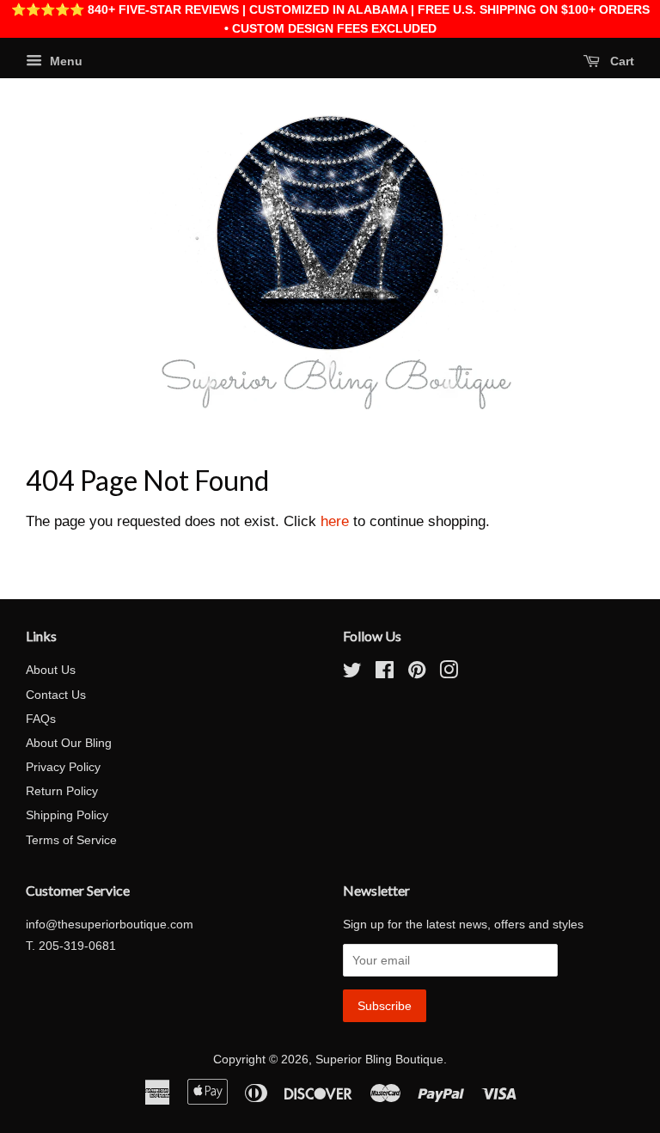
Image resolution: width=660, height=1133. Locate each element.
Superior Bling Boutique (379, 1059)
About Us (51, 670)
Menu (64, 61)
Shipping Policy (67, 815)
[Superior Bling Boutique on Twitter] (352, 673)
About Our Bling (69, 743)
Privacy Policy (63, 767)
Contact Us (56, 694)
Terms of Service (71, 840)
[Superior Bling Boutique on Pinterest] (416, 673)
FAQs (41, 719)
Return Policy (62, 791)
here (335, 521)
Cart (620, 61)
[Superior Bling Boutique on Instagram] (448, 673)
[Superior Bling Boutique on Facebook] (384, 673)
